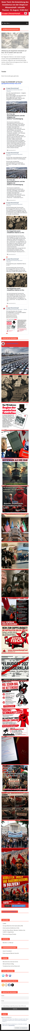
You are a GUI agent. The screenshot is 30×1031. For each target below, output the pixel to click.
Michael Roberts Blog (8, 964)
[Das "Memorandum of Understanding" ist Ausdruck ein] (15, 527)
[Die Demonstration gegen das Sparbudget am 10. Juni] (15, 611)
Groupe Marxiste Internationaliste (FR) (13, 926)
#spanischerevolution (11, 315)
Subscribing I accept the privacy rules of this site (14, 1006)
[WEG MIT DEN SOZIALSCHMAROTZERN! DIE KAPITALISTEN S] (15, 667)
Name (2, 995)
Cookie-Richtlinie (11, 1025)
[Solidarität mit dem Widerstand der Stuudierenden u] (15, 834)
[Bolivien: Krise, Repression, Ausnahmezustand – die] (15, 555)
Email (2, 1000)
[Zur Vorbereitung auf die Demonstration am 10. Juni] (15, 639)
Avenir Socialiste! (7, 951)
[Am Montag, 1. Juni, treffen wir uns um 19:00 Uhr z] (15, 806)
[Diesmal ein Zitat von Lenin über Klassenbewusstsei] (15, 778)
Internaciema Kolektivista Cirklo (11, 928)
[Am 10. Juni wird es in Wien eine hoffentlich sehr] (15, 722)
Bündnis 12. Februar (8, 942)
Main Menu (7, 23)
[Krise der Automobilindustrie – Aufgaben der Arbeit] (15, 360)
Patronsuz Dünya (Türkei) (9, 934)
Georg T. (11, 54)
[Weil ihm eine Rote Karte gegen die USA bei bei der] (15, 472)
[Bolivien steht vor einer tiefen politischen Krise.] (15, 889)
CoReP (4, 923)
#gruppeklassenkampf (11, 316)
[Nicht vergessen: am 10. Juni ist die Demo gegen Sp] (15, 694)
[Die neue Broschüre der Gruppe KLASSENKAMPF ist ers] (15, 416)
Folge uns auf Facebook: (10, 911)
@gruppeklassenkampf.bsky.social (11, 83)
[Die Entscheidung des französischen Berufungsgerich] (15, 388)
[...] (12, 64)
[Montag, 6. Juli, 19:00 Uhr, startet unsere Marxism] (15, 499)
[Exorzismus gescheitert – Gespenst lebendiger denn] (15, 444)
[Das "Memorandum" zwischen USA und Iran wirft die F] (15, 583)
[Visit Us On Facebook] (10, 975)
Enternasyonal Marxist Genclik (11, 953)
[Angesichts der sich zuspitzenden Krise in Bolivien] (15, 862)
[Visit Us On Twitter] (3, 975)
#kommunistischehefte (11, 317)
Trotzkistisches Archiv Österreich (11, 966)
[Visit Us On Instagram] (6, 975)
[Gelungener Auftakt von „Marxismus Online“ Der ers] (15, 750)
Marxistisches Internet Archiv (10, 961)
